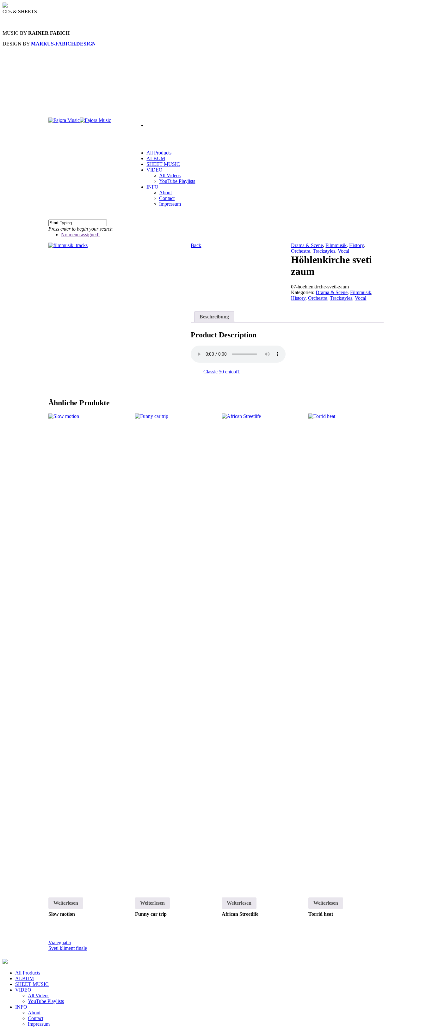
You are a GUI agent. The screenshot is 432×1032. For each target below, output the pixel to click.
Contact (167, 198)
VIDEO (23, 990)
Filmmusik (336, 245)
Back (196, 245)
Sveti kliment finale (67, 948)
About (165, 192)
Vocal (343, 251)
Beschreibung (214, 316)
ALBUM (24, 978)
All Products (27, 972)
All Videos (170, 175)
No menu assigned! (80, 234)
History (356, 245)
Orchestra (300, 251)
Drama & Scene (307, 245)
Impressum (170, 204)
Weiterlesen (65, 903)
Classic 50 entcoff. (221, 371)
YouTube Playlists (177, 181)
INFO (152, 187)
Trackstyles (324, 251)
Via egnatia (59, 942)
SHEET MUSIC (163, 164)
